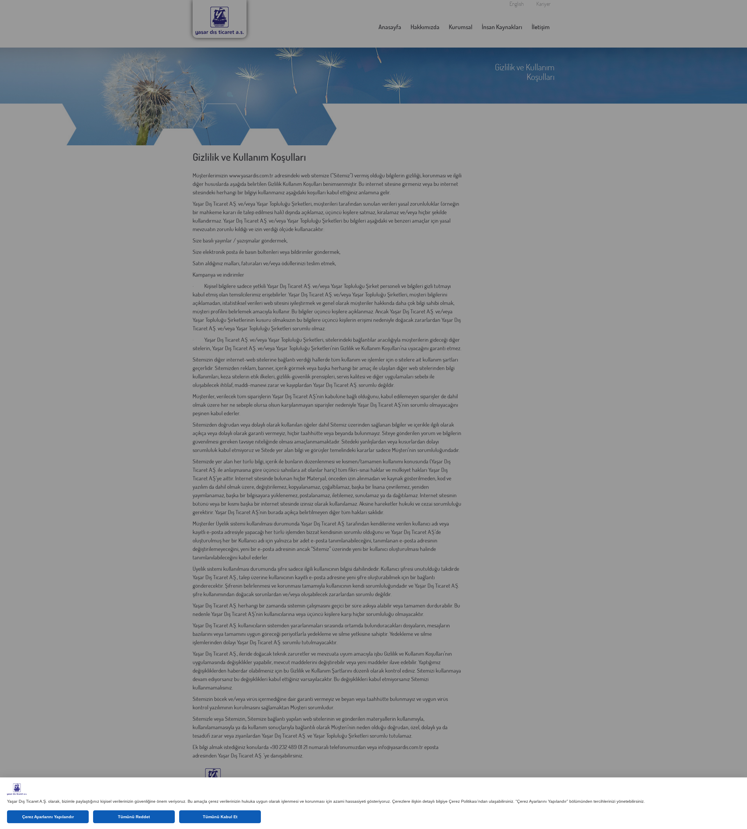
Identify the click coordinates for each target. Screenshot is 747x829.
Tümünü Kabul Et (220, 816)
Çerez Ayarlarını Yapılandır (48, 816)
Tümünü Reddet (134, 816)
